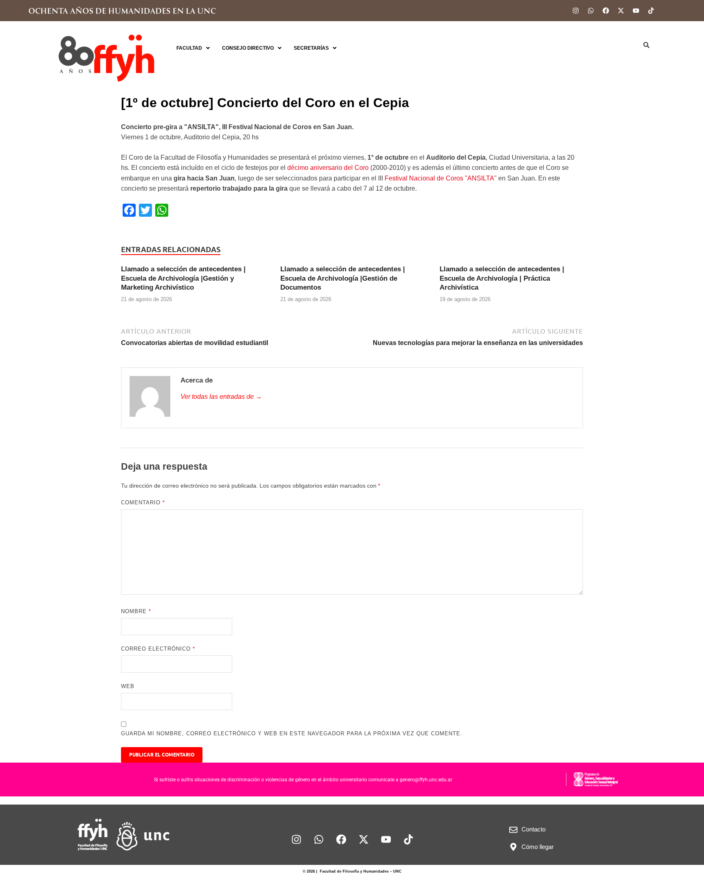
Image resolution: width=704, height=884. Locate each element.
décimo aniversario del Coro (328, 167)
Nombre (136, 611)
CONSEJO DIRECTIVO (248, 48)
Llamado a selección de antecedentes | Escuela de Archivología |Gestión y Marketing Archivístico (183, 278)
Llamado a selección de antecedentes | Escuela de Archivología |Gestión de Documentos (342, 278)
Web (127, 686)
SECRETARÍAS (311, 48)
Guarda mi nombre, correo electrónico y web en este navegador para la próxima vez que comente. (291, 733)
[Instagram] (575, 10)
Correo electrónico (158, 649)
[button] (193, 48)
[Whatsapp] (590, 10)
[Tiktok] (651, 10)
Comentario (143, 502)
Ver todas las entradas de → (221, 396)
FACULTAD (189, 48)
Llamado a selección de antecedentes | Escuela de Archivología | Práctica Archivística (502, 278)
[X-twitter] (620, 10)
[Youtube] (635, 10)
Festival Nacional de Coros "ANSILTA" (441, 178)
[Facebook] (605, 10)
